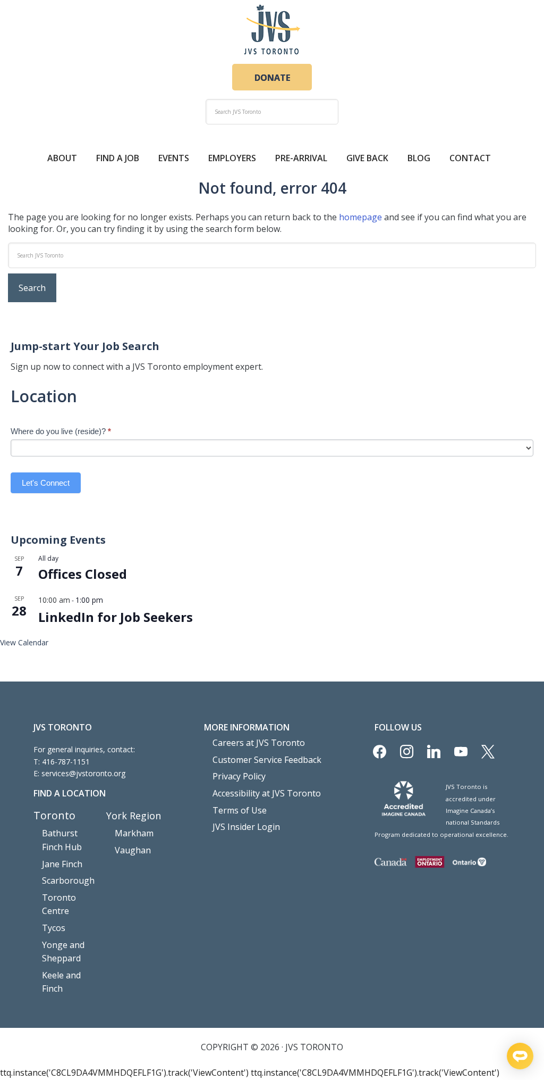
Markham (134, 833)
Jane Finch (62, 864)
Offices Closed (82, 574)
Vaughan (133, 850)
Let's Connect (46, 482)
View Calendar (24, 642)
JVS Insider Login (246, 827)
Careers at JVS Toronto (258, 743)
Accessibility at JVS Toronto (266, 793)
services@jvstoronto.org (83, 773)
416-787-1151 (66, 762)
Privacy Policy (239, 776)
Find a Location (69, 793)
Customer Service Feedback (266, 760)
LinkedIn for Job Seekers (115, 617)
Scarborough (68, 880)
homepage (360, 217)
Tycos (53, 928)
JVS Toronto (272, 29)
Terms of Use (239, 810)
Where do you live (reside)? (61, 431)
